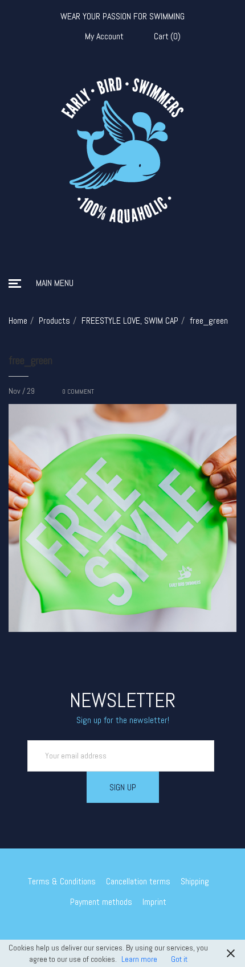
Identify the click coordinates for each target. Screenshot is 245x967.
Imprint (154, 902)
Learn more (139, 959)
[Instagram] (131, 932)
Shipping (195, 881)
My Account (104, 36)
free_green (30, 360)
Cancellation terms (138, 881)
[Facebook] (115, 932)
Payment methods (101, 902)
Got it (179, 959)
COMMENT (78, 391)
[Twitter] (98, 932)
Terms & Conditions (62, 881)
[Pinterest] (148, 932)
